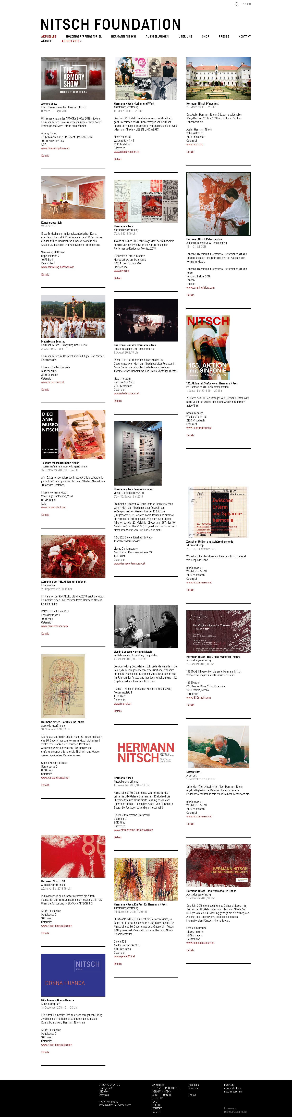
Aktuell (47, 41)
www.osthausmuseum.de (200, 943)
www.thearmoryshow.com (55, 148)
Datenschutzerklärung (235, 1112)
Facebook (193, 1085)
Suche (156, 1112)
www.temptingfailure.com (200, 287)
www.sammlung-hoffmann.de (57, 267)
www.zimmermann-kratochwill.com (133, 830)
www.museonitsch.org (53, 507)
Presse (224, 36)
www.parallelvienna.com (54, 626)
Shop (205, 36)
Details (45, 155)
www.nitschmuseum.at (126, 152)
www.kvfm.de (121, 271)
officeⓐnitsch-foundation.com (115, 1105)
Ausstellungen (157, 36)
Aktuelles (48, 36)
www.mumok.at (122, 703)
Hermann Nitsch (123, 36)
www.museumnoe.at (52, 382)
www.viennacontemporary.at (129, 563)
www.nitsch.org (194, 144)
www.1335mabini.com (198, 697)
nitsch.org (229, 1085)
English (246, 4)
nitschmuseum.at (233, 1091)
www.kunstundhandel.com (55, 777)
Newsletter (193, 1088)
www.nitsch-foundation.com (56, 925)
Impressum (230, 1108)
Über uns (185, 36)
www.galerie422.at (124, 956)
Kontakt (245, 36)
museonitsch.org (232, 1088)
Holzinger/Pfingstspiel (84, 36)
